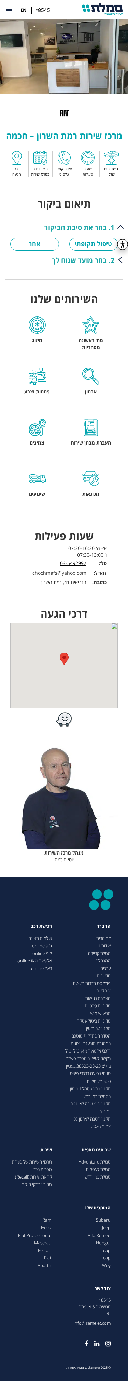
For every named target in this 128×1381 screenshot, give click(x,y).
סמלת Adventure (95, 1162)
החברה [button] (103, 926)
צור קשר (104, 991)
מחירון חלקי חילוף (37, 1184)
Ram (46, 1220)
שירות (46, 1150)
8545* (105, 1300)
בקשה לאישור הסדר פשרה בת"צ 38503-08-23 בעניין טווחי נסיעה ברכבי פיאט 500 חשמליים (88, 1070)
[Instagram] (105, 1341)
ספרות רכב (42, 1169)
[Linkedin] (93, 1341)
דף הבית (103, 938)
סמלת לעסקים (98, 1169)
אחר (34, 244)
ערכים (105, 968)
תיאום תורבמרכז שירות (40, 171)
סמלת (102, 9)
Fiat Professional (34, 1235)
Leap (106, 1250)
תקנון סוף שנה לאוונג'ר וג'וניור (91, 1107)
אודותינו (104, 946)
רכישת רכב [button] (41, 926)
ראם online (41, 968)
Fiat (47, 1258)
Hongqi (103, 1243)
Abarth (44, 1265)
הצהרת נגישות (98, 998)
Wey (106, 1265)
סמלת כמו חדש (98, 1177)
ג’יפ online (42, 946)
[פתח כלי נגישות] (122, 244)
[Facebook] (83, 1341)
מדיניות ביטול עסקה (94, 1021)
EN (23, 10)
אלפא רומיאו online (34, 961)
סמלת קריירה (99, 953)
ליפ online (42, 953)
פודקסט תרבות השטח (92, 983)
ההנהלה (103, 961)
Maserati (42, 1243)
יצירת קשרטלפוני (64, 171)
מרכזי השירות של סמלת (32, 1162)
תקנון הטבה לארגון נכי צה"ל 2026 (92, 1122)
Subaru (103, 1220)
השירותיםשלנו (111, 171)
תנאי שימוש (100, 1013)
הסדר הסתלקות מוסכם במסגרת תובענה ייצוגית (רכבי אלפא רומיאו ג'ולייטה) (88, 1043)
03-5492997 (73, 563)
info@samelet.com (92, 1323)
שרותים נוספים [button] (96, 1150)
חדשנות (104, 976)
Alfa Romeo (99, 1235)
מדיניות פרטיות (98, 1006)
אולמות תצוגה (40, 938)
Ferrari (44, 1250)
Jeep (106, 1227)
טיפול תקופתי (93, 244)
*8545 (42, 10)
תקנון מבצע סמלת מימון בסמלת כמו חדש (90, 1092)
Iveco (46, 1227)
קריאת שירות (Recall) (33, 1177)
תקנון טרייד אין (98, 1028)
